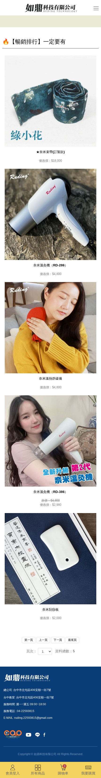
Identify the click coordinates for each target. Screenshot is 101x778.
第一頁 (28, 640)
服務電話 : (10, 711)
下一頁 (58, 640)
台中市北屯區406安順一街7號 (32, 690)
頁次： (31, 651)
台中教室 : (10, 697)
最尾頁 (72, 640)
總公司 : (8, 690)
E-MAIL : (9, 717)
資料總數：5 (65, 651)
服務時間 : (10, 704)
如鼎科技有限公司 (50, 8)
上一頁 (43, 640)
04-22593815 (25, 711)
